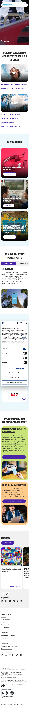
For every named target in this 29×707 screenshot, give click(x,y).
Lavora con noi (5, 632)
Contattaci (4, 638)
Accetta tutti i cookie (14, 372)
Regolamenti (4, 643)
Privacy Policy (5, 641)
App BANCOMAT (7, 84)
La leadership (4, 622)
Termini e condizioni (6, 649)
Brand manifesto (5, 619)
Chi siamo (3, 617)
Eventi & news (5, 627)
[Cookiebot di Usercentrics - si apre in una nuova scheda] (17, 323)
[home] (7, 5)
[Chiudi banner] (26, 323)
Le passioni (4, 630)
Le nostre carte (21, 88)
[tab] (8, 263)
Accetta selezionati (14, 377)
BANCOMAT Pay (21, 84)
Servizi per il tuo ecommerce (10, 114)
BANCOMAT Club (7, 88)
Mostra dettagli (20, 368)
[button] (25, 5)
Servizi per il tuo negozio (9, 118)
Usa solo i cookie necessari (14, 382)
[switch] (25, 353)
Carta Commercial (7, 123)
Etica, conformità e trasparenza (9, 646)
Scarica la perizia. (22, 681)
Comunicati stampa (6, 625)
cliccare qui (23, 335)
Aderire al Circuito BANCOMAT (12, 127)
